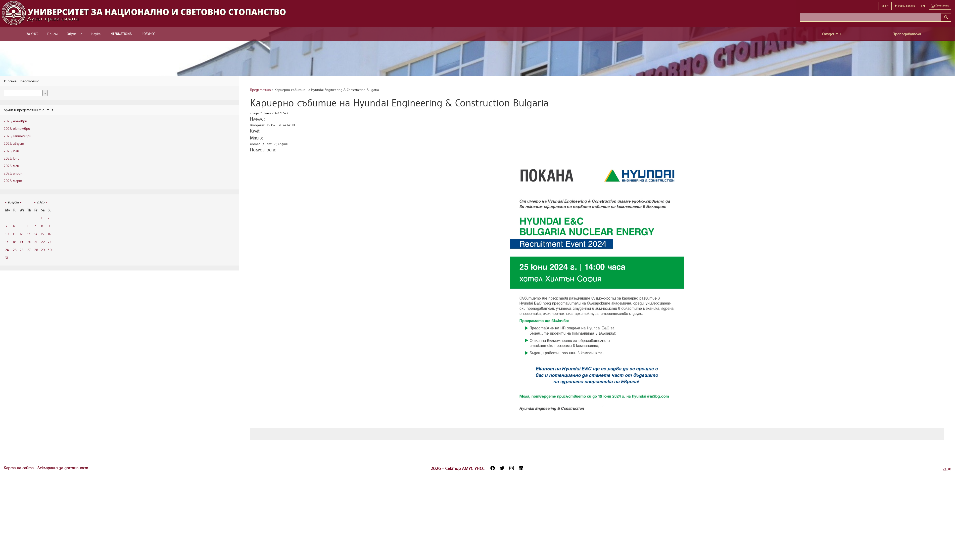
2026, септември (17, 136)
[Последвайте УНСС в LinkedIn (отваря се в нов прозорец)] (521, 468)
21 (35, 242)
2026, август (14, 143)
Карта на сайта (19, 467)
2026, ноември (15, 121)
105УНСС (148, 34)
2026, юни (11, 158)
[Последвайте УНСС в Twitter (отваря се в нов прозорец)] (502, 468)
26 (21, 250)
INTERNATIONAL (121, 34)
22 (43, 242)
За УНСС (32, 34)
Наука (95, 34)
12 (21, 234)
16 (49, 234)
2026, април (13, 173)
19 (21, 242)
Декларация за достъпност (62, 467)
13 (28, 234)
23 (49, 242)
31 (6, 258)
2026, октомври (17, 128)
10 (7, 234)
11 (14, 234)
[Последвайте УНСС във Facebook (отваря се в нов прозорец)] (492, 468)
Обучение (74, 34)
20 (29, 242)
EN (923, 6)
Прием (52, 34)
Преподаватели (907, 34)
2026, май (11, 166)
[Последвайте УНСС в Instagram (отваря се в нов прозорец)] (511, 468)
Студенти (831, 34)
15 (42, 234)
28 (36, 250)
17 (6, 242)
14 (35, 234)
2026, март (13, 181)
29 (43, 250)
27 (29, 250)
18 (14, 242)
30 (50, 250)
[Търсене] (946, 17)
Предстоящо (260, 90)
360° (884, 6)
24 (7, 250)
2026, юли (11, 151)
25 (15, 250)
